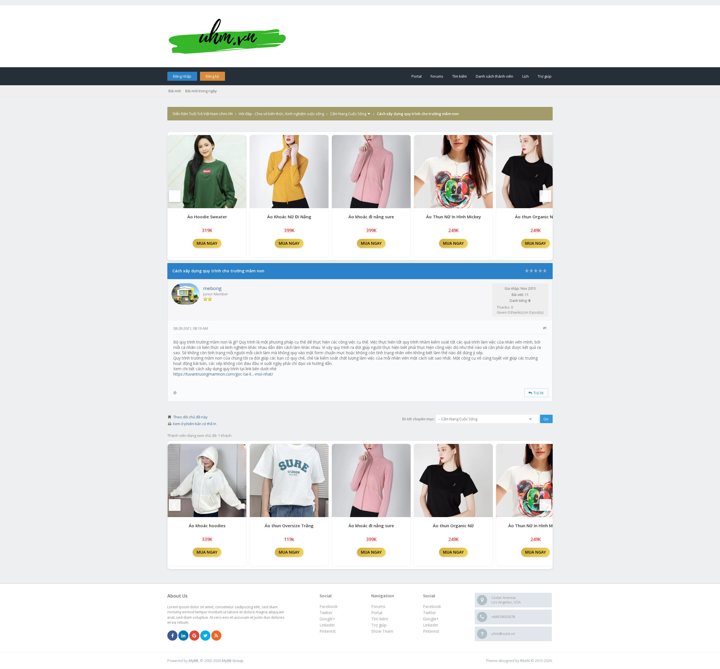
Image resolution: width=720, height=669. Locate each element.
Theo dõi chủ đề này (190, 416)
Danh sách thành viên (494, 76)
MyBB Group (232, 660)
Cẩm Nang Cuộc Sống (348, 113)
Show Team (382, 631)
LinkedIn (430, 625)
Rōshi (525, 660)
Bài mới (174, 90)
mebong (212, 288)
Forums (437, 76)
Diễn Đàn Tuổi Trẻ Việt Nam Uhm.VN (203, 113)
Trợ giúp (545, 76)
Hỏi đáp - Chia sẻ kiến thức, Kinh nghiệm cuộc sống (281, 113)
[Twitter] (205, 635)
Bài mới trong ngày (201, 90)
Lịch (525, 76)
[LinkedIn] (183, 635)
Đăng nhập (182, 76)
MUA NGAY (207, 243)
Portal (416, 76)
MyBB (193, 660)
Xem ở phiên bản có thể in (194, 423)
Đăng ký (212, 76)
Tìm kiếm (459, 76)
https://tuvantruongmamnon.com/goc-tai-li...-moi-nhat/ (223, 374)
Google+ (431, 618)
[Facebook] (172, 635)
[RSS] (216, 635)
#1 (545, 328)
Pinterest (431, 631)
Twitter (429, 612)
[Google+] (194, 635)
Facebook (432, 606)
